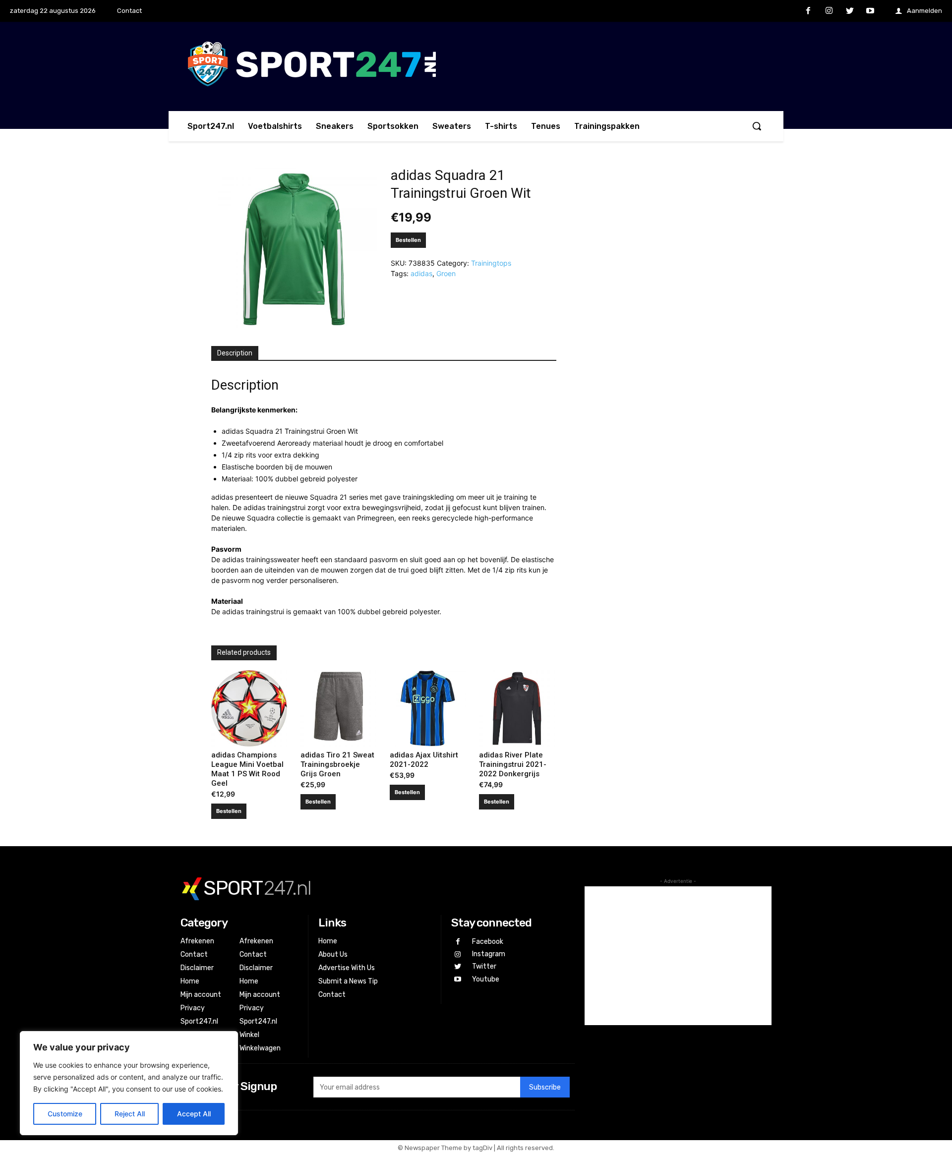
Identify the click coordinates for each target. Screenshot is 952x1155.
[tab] (234, 353)
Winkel (249, 1035)
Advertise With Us (346, 968)
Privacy (192, 1008)
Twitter (484, 966)
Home (189, 981)
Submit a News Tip (348, 981)
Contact (194, 954)
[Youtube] (870, 11)
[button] (757, 126)
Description (234, 353)
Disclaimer (197, 968)
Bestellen (408, 239)
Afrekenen (197, 941)
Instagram (488, 954)
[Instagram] (829, 11)
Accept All (194, 1113)
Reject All (130, 1113)
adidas (421, 273)
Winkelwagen (260, 1048)
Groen (446, 273)
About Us (333, 954)
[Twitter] (849, 11)
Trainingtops (491, 263)
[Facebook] (808, 11)
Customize (65, 1113)
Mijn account (200, 994)
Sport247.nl (199, 1021)
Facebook (487, 941)
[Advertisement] (678, 955)
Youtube (485, 979)
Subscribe (545, 1087)
